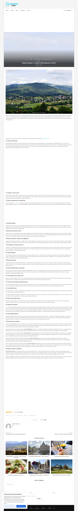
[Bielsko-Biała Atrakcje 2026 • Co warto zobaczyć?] (39, 448)
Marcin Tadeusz (39, 65)
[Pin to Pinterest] (44, 419)
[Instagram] (66, 10)
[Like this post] (40, 419)
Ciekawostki (23, 10)
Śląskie (31, 59)
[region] (14, 500)
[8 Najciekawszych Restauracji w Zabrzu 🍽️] (16, 466)
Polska (7, 10)
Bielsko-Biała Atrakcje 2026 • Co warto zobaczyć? (39, 456)
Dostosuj (7, 506)
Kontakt (28, 10)
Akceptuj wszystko (21, 506)
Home (27, 59)
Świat (17, 10)
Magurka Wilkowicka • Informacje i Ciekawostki (62, 475)
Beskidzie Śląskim (46, 138)
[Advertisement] (39, 21)
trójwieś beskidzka (32, 415)
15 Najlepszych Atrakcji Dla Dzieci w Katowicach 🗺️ (39, 475)
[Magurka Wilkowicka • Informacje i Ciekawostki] (61, 466)
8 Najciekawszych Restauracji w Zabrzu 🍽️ (16, 475)
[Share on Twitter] (43, 419)
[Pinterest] (67, 10)
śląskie (25, 415)
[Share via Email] (45, 419)
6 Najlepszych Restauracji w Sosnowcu (61, 456)
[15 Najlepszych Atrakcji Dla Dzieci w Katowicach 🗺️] (39, 466)
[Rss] (70, 10)
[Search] (71, 10)
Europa (12, 10)
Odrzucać (13, 506)
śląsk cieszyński (19, 415)
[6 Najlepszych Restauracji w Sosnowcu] (61, 448)
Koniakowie (16, 203)
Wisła (7, 307)
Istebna (14, 415)
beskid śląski (8, 415)
